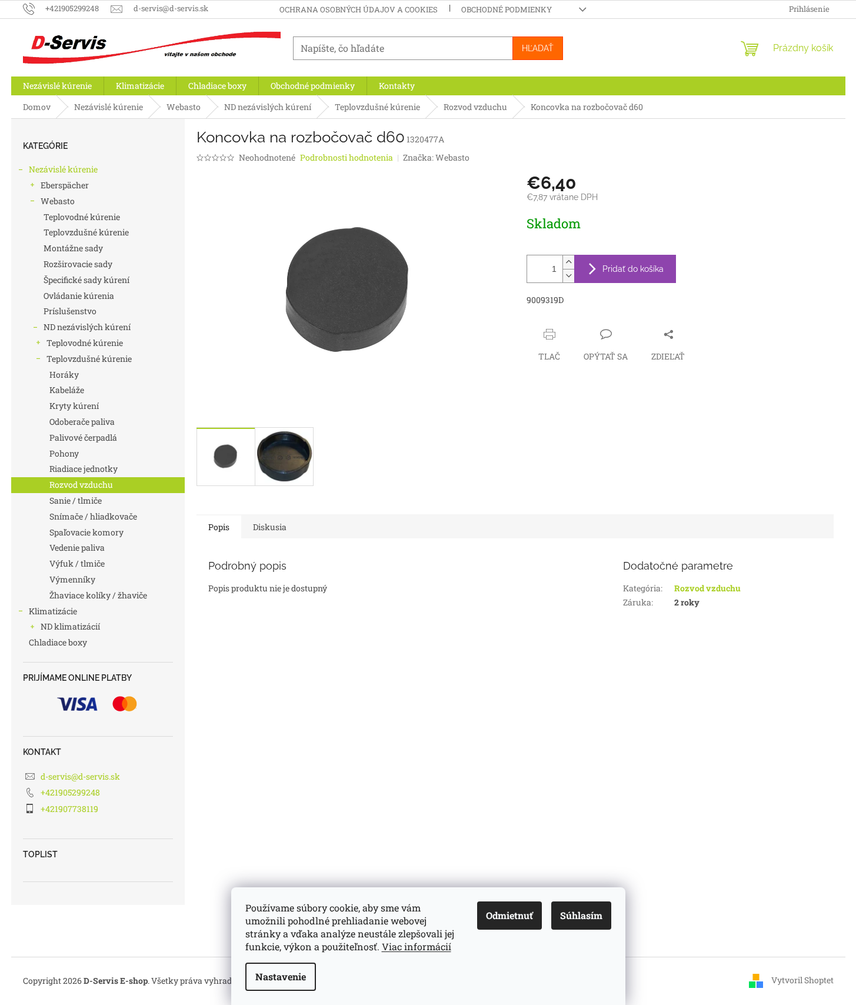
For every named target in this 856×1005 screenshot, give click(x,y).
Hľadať (538, 48)
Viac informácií (416, 946)
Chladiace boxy (58, 642)
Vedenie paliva (77, 547)
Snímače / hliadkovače (93, 516)
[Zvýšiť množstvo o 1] (568, 262)
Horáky (64, 374)
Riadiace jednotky (83, 468)
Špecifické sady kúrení (86, 279)
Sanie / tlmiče (75, 500)
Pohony (64, 453)
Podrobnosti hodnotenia (346, 157)
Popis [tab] (218, 527)
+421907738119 (69, 808)
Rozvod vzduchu (81, 484)
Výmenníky (72, 579)
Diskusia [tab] (270, 527)
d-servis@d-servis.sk (80, 776)
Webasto (58, 201)
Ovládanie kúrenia (79, 295)
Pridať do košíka (633, 269)
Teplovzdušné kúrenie (86, 232)
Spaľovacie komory (86, 532)
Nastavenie (280, 976)
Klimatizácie (53, 611)
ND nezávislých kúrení (87, 326)
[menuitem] (57, 85)
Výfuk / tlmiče (77, 563)
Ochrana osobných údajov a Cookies (358, 9)
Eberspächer (65, 185)
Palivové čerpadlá (83, 437)
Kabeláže (66, 389)
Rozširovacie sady (78, 263)
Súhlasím (581, 915)
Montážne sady (73, 248)
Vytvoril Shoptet (802, 980)
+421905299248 (70, 792)
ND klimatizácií (70, 626)
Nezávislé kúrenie (63, 169)
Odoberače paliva (82, 421)
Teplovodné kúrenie (82, 216)
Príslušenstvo (70, 311)
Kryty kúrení (74, 405)
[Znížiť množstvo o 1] (568, 275)
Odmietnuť (509, 915)
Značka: (436, 157)
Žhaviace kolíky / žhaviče (98, 595)
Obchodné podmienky (506, 9)
